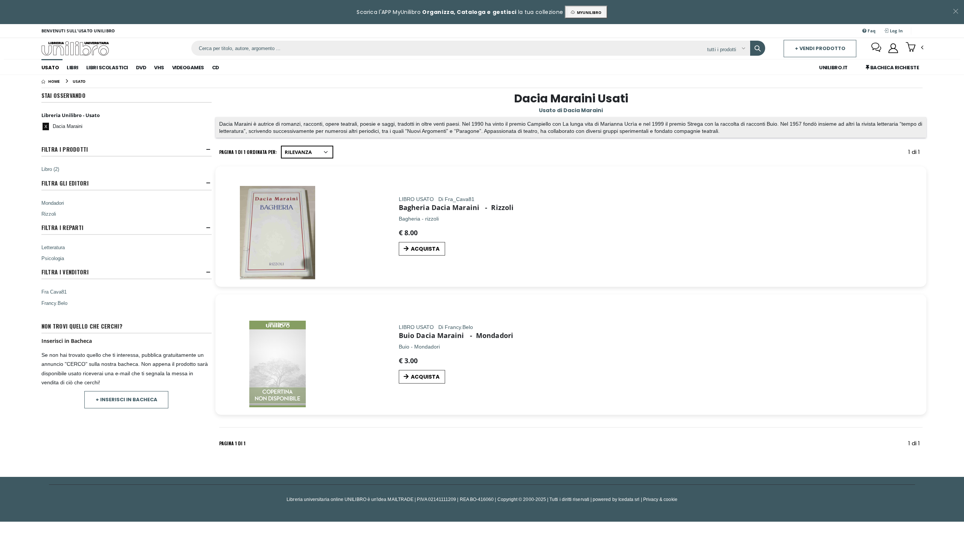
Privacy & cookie (660, 499)
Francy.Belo (54, 303)
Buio (406, 335)
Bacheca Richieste (894, 67)
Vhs (159, 67)
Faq (871, 30)
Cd (215, 67)
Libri (72, 67)
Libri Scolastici (107, 67)
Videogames (188, 67)
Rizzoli (48, 213)
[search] (757, 48)
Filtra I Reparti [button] (62, 227)
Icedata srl (629, 499)
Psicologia (52, 258)
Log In (896, 30)
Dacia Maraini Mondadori (464, 335)
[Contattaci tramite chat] (876, 48)
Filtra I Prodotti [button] (64, 149)
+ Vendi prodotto (820, 48)
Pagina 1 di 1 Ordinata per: (248, 152)
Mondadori (52, 202)
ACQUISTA (425, 249)
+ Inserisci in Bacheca (126, 399)
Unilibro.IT (833, 67)
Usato (50, 67)
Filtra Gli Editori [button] (64, 183)
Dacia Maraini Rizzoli (473, 207)
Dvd (141, 67)
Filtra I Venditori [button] (64, 272)
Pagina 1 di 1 (232, 443)
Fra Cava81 (54, 291)
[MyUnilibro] (893, 48)
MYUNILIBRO (588, 12)
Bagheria (415, 207)
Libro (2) (50, 169)
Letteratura (53, 247)
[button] (914, 48)
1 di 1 (915, 153)
